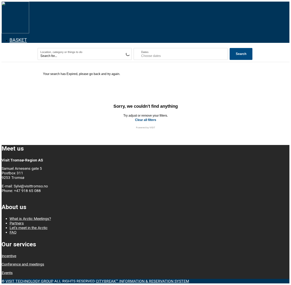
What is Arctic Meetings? (30, 218)
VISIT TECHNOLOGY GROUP (29, 281)
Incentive (9, 256)
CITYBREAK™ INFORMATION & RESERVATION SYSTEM (142, 281)
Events (7, 273)
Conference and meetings (23, 264)
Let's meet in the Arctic (29, 228)
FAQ (13, 232)
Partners (17, 223)
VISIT (152, 127)
